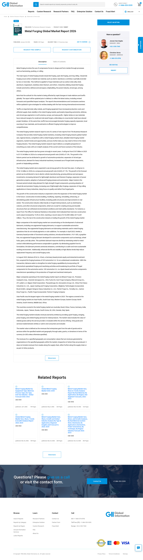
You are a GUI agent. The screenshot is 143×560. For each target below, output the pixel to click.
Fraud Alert (110, 11)
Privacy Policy (101, 554)
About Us (35, 533)
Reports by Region (19, 526)
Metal (16, 21)
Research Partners (61, 11)
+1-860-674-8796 (115, 58)
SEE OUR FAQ (113, 65)
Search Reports (18, 519)
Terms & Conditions (114, 554)
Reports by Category (20, 522)
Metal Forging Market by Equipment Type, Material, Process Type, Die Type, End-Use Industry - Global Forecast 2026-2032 (24, 393)
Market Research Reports (17, 16)
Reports (31, 11)
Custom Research (44, 11)
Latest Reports (18, 535)
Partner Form (56, 522)
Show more (52, 358)
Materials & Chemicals (33, 16)
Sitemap (125, 554)
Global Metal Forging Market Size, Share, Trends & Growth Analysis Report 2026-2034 (24, 420)
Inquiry (113, 70)
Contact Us (99, 11)
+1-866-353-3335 (125, 5)
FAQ (72, 11)
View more (52, 455)
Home (6, 16)
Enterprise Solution (84, 11)
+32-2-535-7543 (115, 46)
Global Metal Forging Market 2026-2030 (49, 390)
